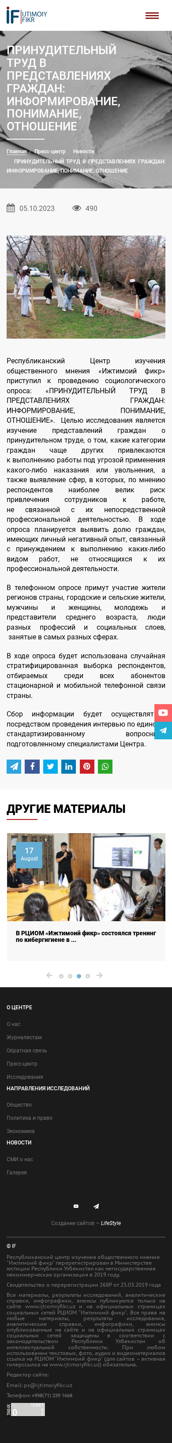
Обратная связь (27, 1051)
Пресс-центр (50, 151)
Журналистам (24, 1037)
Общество (19, 1105)
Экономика (21, 1131)
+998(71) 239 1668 (52, 1396)
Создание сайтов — (86, 1223)
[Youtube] (163, 713)
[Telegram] (163, 730)
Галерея (17, 1173)
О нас (13, 1024)
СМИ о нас (20, 1159)
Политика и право (29, 1118)
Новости (83, 151)
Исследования (25, 1077)
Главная (17, 151)
